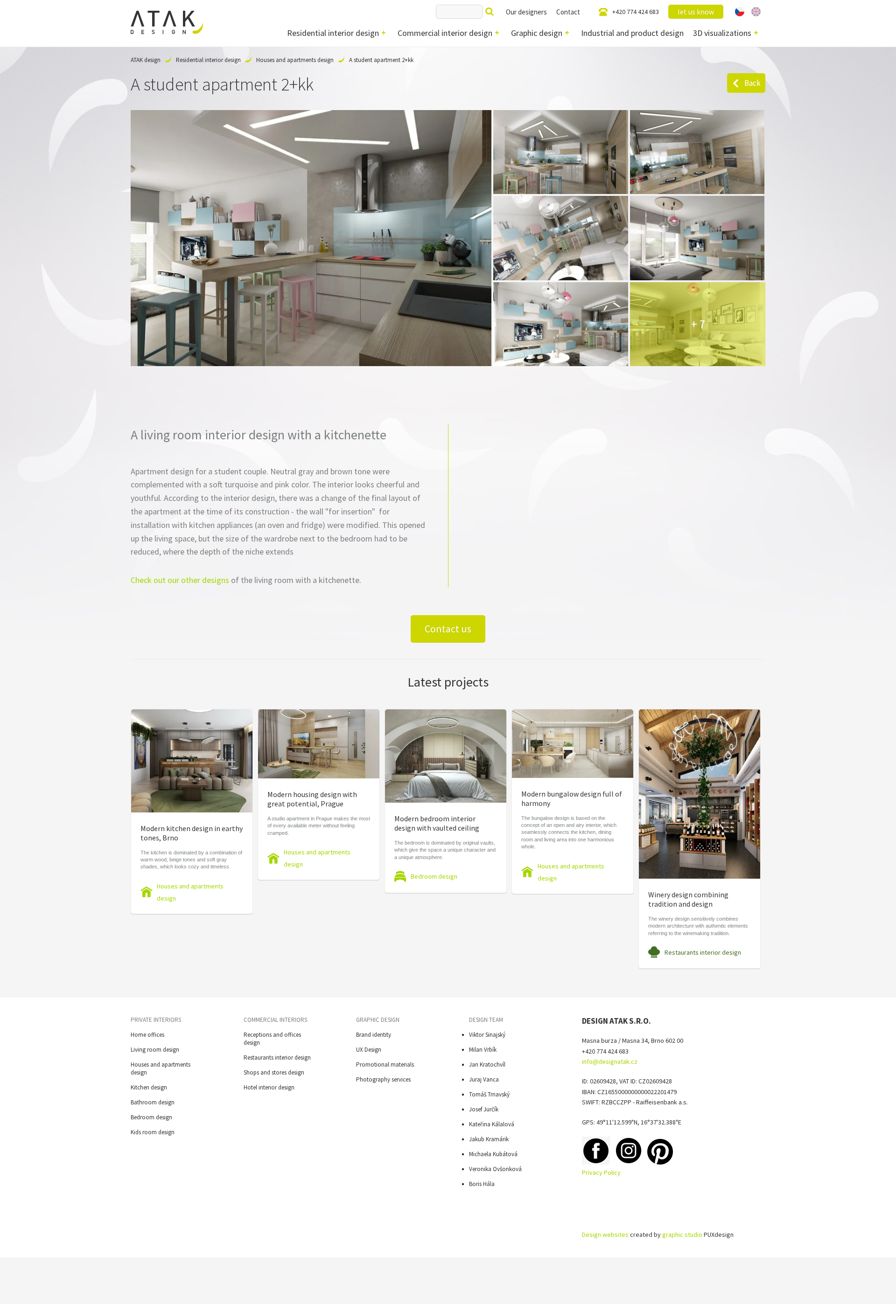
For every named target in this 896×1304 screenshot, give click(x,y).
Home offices (147, 1035)
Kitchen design (149, 1087)
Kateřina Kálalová (491, 1124)
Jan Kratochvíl (487, 1064)
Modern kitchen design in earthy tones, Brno (191, 833)
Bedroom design (434, 876)
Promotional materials (385, 1064)
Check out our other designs (180, 580)
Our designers (526, 11)
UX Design (368, 1050)
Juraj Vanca (484, 1079)
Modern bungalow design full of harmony (571, 798)
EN (756, 11)
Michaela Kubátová (493, 1154)
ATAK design (146, 60)
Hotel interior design (269, 1087)
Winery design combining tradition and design (688, 899)
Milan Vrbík (483, 1050)
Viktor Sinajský (487, 1035)
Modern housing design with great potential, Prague (312, 799)
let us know (696, 11)
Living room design (155, 1050)
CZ (740, 11)
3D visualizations (722, 33)
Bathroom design (153, 1102)
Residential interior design (333, 33)
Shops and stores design (274, 1072)
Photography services (383, 1079)
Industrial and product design (632, 33)
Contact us (448, 628)
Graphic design (536, 33)
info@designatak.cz (609, 1061)
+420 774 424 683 (635, 11)
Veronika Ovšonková (495, 1169)
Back (752, 83)
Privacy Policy (601, 1172)
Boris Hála (482, 1184)
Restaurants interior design (703, 952)
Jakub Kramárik (489, 1139)
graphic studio (682, 1234)
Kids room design (153, 1132)
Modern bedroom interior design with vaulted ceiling (436, 823)
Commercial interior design (445, 33)
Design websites (605, 1234)
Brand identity (373, 1035)
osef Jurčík (485, 1109)
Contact (568, 11)
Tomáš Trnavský (489, 1094)
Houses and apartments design (295, 60)
